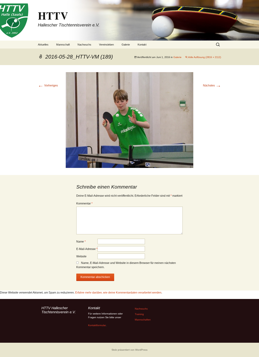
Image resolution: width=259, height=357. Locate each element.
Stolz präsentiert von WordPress (129, 349)
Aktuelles (43, 44)
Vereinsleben (106, 44)
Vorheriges (48, 85)
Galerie (126, 44)
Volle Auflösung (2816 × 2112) (204, 57)
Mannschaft (63, 44)
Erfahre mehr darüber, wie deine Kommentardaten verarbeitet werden (118, 292)
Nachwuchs (84, 44)
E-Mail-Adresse (86, 248)
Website (81, 256)
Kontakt (142, 44)
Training (139, 314)
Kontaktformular (97, 325)
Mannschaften (143, 319)
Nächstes (212, 85)
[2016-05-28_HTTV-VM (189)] (129, 119)
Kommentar (84, 203)
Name (81, 241)
